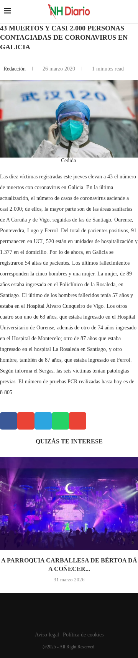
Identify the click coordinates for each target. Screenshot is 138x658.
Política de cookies (83, 635)
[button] (8, 421)
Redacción (15, 69)
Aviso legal (47, 635)
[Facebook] (67, 608)
